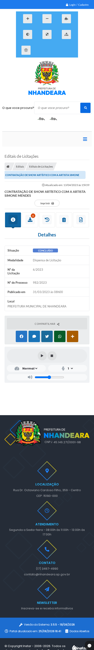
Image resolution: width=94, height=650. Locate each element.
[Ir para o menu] (51, 50)
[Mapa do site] (66, 34)
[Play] (42, 355)
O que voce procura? (18, 108)
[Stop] (52, 355)
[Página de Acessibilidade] (26, 50)
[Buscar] (85, 108)
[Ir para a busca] (61, 50)
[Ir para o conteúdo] (40, 50)
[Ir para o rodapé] (71, 50)
